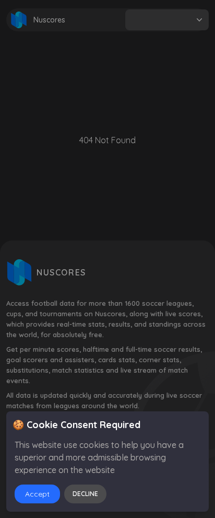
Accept (37, 494)
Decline (85, 494)
